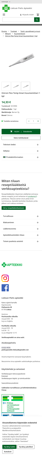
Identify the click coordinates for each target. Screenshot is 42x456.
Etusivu (4, 31)
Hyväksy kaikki (9, 447)
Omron (9, 115)
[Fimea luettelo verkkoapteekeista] (21, 403)
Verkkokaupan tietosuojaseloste (13, 374)
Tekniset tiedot (9, 144)
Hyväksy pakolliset (26, 447)
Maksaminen (8, 222)
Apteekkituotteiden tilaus (13, 235)
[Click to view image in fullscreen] (21, 60)
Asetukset (7, 452)
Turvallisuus (8, 216)
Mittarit (8, 34)
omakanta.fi (32, 196)
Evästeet (5, 376)
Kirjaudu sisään (28, 15)
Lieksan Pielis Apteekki (21, 8)
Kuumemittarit (19, 34)
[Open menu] (3, 14)
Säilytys (6, 151)
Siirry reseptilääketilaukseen (13, 208)
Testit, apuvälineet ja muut (30, 31)
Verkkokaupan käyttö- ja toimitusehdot (16, 378)
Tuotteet (14, 31)
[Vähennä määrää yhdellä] (28, 121)
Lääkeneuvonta (9, 229)
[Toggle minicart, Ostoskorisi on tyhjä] (38, 14)
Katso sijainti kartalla (9, 303)
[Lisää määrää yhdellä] (38, 121)
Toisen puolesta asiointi (13, 241)
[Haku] (37, 19)
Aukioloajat (5, 2)
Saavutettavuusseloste (10, 383)
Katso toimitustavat (21, 138)
